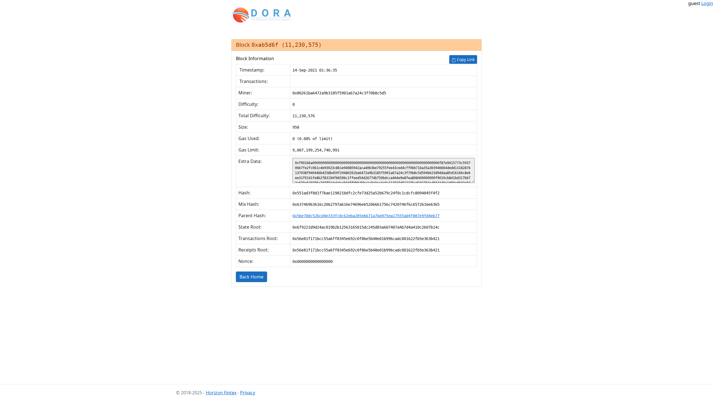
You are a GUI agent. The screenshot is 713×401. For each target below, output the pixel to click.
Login (707, 3)
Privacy (247, 393)
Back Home (251, 277)
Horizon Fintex (221, 393)
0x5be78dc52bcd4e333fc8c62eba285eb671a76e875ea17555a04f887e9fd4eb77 (365, 216)
